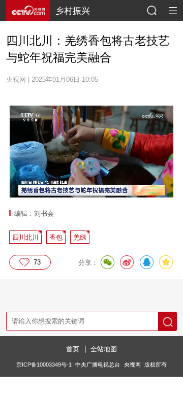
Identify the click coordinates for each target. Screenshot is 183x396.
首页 (72, 349)
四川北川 (25, 237)
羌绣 (79, 237)
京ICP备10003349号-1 (44, 364)
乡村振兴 (72, 11)
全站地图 (103, 349)
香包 (56, 237)
